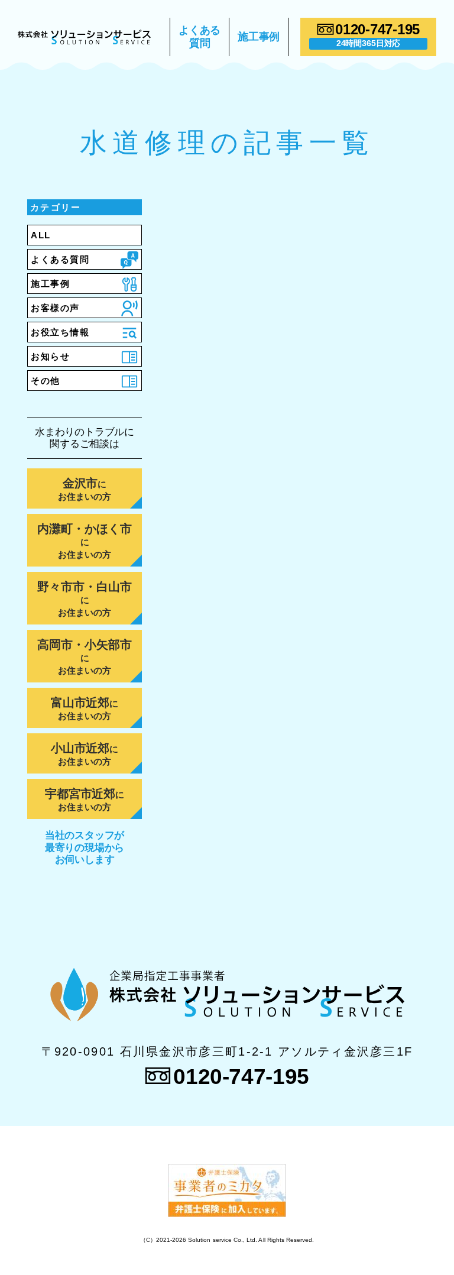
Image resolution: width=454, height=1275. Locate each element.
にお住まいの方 (84, 489)
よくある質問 (199, 36)
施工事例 (259, 37)
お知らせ (50, 356)
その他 (45, 381)
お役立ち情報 (60, 332)
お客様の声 (55, 308)
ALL (41, 235)
